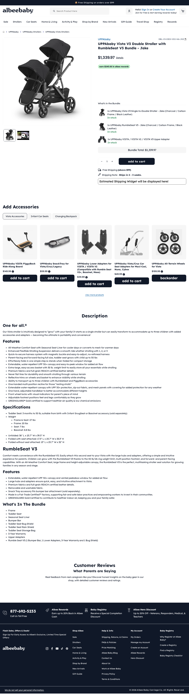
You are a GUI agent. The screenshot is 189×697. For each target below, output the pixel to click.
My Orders (136, 637)
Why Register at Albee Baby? (170, 638)
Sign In (145, 9)
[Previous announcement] (4, 2)
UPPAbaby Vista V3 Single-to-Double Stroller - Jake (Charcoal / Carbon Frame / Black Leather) (146, 113)
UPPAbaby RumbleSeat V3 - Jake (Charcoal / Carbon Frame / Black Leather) (144, 127)
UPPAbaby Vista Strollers (57, 32)
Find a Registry (167, 650)
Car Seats (77, 647)
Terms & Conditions (111, 679)
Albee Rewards (138, 653)
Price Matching (109, 647)
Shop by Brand (80, 663)
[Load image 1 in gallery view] (9, 135)
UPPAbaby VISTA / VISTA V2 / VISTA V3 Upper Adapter (139, 139)
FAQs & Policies (109, 642)
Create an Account (139, 647)
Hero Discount (137, 658)
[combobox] (79, 11)
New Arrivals (79, 668)
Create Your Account (164, 9)
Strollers (77, 642)
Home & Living (79, 653)
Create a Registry (168, 645)
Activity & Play (79, 658)
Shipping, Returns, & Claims (115, 637)
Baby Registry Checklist (171, 655)
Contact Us (107, 658)
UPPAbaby (14, 32)
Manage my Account (140, 642)
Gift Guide (77, 674)
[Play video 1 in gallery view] (23, 135)
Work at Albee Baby (111, 668)
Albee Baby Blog (110, 653)
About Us (106, 663)
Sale (75, 637)
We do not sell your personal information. (24, 690)
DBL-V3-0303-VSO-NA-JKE (171, 39)
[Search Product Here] (54, 11)
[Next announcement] (185, 2)
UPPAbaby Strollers (32, 32)
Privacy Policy (108, 674)
